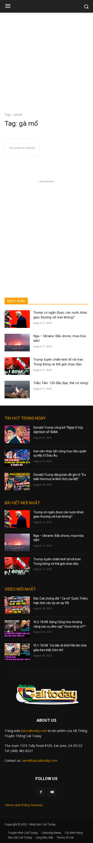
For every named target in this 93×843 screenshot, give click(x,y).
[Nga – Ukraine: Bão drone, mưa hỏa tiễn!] (17, 342)
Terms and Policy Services (24, 805)
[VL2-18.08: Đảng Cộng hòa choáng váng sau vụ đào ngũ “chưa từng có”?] (17, 629)
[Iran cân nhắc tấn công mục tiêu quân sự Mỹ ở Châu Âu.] (17, 458)
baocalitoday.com (34, 731)
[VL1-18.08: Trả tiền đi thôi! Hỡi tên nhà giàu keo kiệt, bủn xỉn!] (17, 652)
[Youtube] (52, 792)
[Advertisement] (46, 61)
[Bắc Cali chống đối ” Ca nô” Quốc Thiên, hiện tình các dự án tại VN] (17, 605)
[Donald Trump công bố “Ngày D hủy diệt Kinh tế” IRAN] (17, 434)
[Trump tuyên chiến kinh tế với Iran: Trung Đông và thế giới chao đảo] (17, 366)
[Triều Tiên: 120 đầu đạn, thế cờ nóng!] (17, 389)
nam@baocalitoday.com (39, 760)
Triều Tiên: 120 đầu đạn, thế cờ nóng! (60, 383)
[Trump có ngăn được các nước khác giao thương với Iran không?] (17, 319)
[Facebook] (41, 792)
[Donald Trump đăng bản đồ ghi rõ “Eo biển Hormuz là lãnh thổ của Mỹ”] (17, 481)
